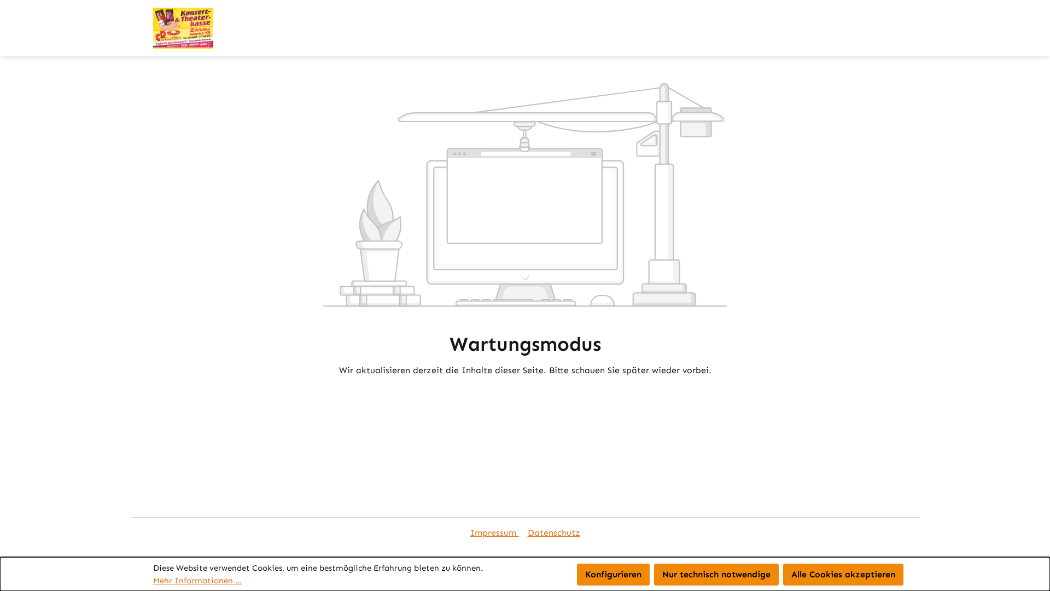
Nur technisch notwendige (716, 574)
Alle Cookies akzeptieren (843, 574)
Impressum (494, 533)
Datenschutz (554, 533)
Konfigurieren (613, 574)
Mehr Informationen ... (197, 581)
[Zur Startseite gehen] (183, 28)
